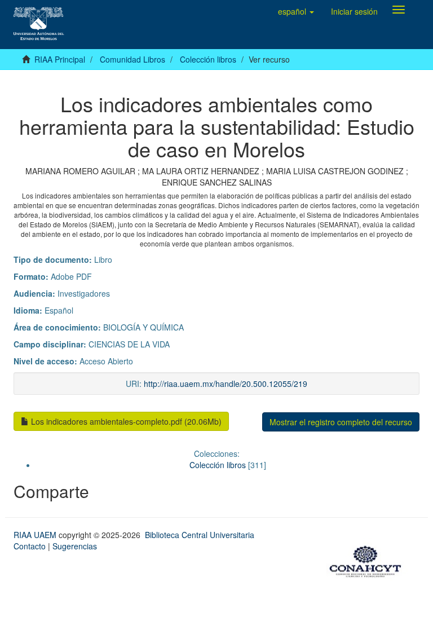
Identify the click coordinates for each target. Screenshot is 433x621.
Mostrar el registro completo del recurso (340, 422)
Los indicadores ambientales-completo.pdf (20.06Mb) (125, 421)
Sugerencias (74, 546)
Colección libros (208, 59)
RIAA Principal (59, 59)
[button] (295, 11)
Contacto (30, 546)
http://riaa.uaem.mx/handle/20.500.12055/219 (225, 383)
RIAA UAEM (36, 534)
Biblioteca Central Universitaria (199, 534)
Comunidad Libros (132, 59)
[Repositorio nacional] (368, 559)
